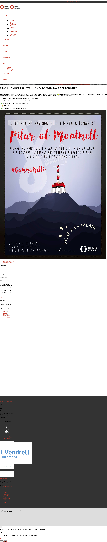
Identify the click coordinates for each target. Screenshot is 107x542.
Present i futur (13, 27)
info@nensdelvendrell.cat (6, 486)
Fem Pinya (8, 317)
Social (4, 314)
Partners (5, 79)
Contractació (6, 73)
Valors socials (6, 315)
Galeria (4, 63)
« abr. (1, 297)
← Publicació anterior (8, 261)
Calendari (5, 45)
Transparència (6, 57)
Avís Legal (5, 510)
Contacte (23, 510)
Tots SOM (12, 35)
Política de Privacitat (14, 510)
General (2, 91)
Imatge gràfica (11, 70)
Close (2, 541)
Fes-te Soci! (75, 2)
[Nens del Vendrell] (4, 8)
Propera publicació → (8, 262)
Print (5, 541)
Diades (5, 311)
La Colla (5, 15)
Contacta (69, 2)
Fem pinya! (6, 51)
